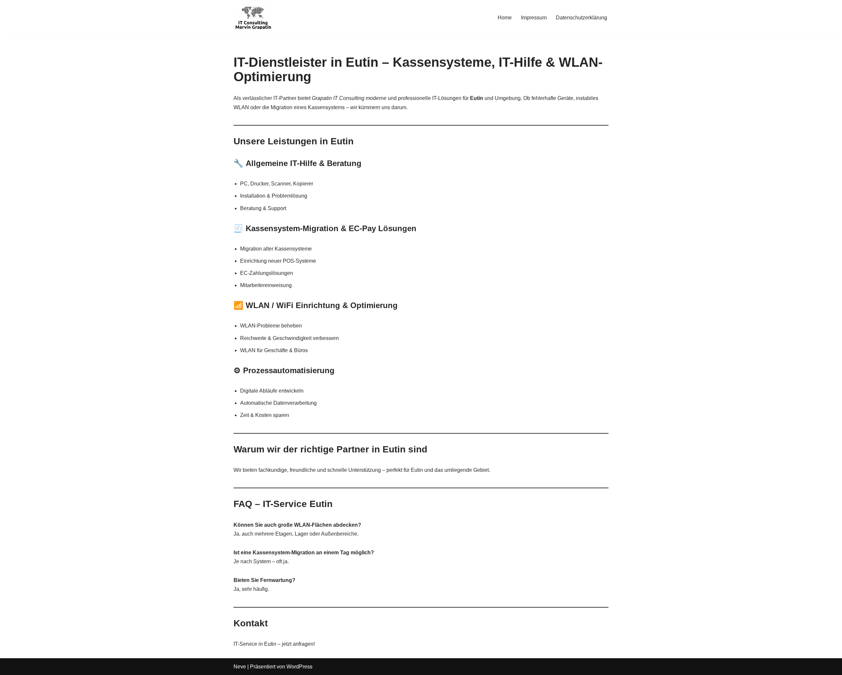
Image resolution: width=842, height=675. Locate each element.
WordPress (299, 666)
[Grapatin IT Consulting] (253, 17)
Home (505, 17)
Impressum (534, 17)
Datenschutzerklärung (581, 17)
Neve (240, 666)
